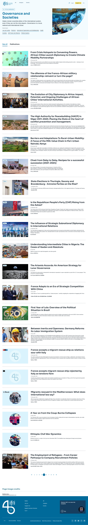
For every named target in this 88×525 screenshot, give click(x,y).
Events (27, 2)
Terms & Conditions (12, 520)
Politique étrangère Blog (57, 520)
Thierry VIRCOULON (34, 84)
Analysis (21, 2)
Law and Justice (6, 30)
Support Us (27, 505)
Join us (26, 503)
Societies (4, 33)
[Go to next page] (56, 475)
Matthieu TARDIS (34, 359)
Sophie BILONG (33, 466)
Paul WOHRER (41, 275)
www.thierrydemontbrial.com (35, 520)
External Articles (6, 286)
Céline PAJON (34, 296)
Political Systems (25, 33)
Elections (13, 30)
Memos (5, 52)
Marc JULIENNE (48, 296)
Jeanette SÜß (34, 190)
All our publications (9, 9)
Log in (72, 3)
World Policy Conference (46, 520)
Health (41, 30)
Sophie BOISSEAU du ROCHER (36, 420)
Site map (19, 520)
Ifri (15, 2)
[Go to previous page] (32, 475)
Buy (65, 511)
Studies (5, 138)
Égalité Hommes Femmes (31, 508)
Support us (78, 3)
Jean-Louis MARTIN (35, 317)
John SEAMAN (40, 296)
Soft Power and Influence (14, 33)
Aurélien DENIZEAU (34, 213)
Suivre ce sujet (81, 10)
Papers (5, 94)
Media (26, 501)
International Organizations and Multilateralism (28, 30)
